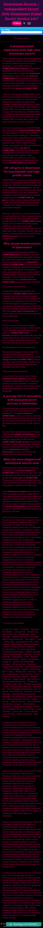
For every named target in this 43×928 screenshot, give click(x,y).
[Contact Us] (29, 23)
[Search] (24, 23)
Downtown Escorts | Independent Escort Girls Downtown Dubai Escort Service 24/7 (22, 11)
